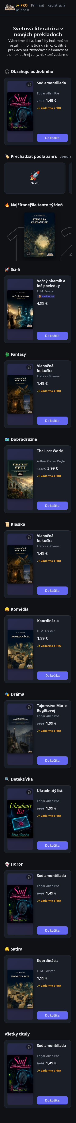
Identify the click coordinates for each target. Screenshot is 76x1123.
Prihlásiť (37, 5)
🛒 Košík (22, 10)
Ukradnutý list (49, 790)
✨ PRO (21, 5)
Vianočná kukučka (45, 368)
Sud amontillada (51, 83)
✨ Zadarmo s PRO (49, 108)
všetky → (65, 157)
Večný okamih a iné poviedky (51, 283)
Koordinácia (48, 620)
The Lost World (50, 450)
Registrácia (56, 5)
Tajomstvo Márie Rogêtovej (52, 708)
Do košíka (52, 138)
